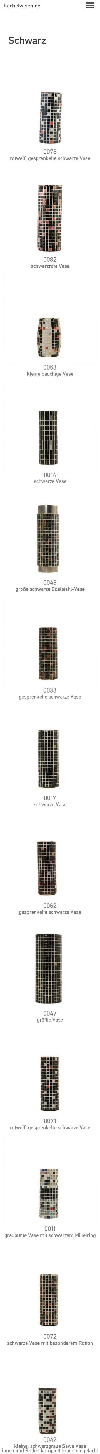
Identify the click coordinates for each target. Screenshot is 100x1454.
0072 (50, 1336)
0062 (50, 905)
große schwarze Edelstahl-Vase (50, 589)
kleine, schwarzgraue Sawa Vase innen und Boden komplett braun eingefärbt (50, 1448)
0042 (50, 1439)
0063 (50, 367)
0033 (50, 690)
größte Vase (50, 1020)
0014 (50, 475)
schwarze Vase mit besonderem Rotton (50, 1343)
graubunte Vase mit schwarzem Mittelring (50, 1235)
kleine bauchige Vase (50, 374)
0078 (50, 151)
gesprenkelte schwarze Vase (50, 697)
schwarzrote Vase (50, 266)
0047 (50, 1013)
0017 (50, 798)
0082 (50, 259)
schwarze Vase (50, 481)
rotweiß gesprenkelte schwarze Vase (50, 158)
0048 (50, 582)
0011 (50, 1228)
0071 (50, 1121)
